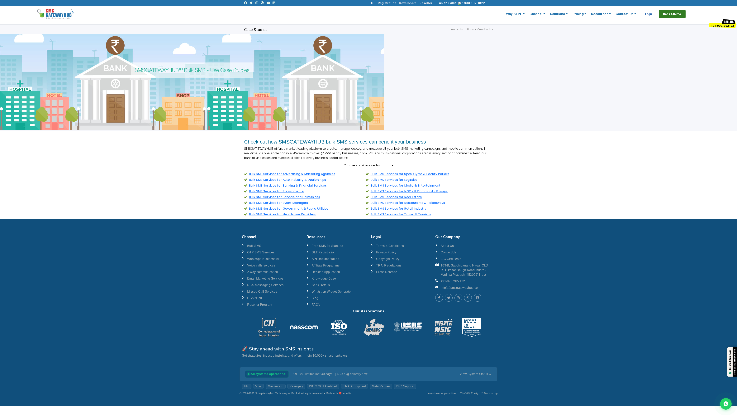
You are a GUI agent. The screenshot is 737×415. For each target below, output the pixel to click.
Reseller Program (259, 304)
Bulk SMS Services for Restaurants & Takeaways (408, 203)
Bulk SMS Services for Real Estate (396, 197)
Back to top (490, 393)
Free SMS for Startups (327, 245)
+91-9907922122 (453, 281)
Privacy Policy (386, 252)
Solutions (557, 14)
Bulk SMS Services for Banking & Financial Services (288, 185)
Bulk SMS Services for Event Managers (278, 203)
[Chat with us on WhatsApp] (726, 404)
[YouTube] (268, 3)
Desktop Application (326, 272)
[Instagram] (256, 3)
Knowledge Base (324, 278)
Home (470, 29)
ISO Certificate (451, 259)
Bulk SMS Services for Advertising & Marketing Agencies (292, 174)
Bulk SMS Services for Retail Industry (399, 208)
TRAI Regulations (389, 265)
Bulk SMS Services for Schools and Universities (284, 197)
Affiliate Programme (326, 265)
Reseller (426, 3)
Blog (315, 298)
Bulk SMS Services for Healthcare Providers (282, 214)
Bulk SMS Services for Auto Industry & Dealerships (287, 180)
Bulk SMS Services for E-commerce (276, 191)
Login (649, 14)
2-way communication (262, 272)
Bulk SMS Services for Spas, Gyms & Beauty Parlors (410, 174)
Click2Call (254, 298)
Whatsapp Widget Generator (332, 291)
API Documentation (325, 259)
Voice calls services (261, 265)
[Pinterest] (262, 3)
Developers (407, 3)
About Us (447, 245)
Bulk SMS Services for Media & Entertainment (406, 185)
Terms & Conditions (390, 245)
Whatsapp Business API (264, 259)
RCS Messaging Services (265, 285)
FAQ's (316, 304)
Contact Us (624, 14)
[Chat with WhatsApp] (468, 298)
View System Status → (476, 374)
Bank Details (321, 285)
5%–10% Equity (469, 393)
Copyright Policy (388, 259)
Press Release (386, 272)
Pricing (578, 14)
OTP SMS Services (261, 252)
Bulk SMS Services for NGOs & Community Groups (409, 191)
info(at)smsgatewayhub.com (460, 287)
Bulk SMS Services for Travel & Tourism (401, 214)
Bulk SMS (254, 245)
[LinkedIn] (274, 3)
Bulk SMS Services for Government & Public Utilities (288, 208)
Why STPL (514, 14)
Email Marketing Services (265, 278)
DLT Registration (383, 3)
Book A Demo (672, 14)
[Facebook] (245, 3)
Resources (599, 14)
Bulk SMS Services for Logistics (394, 180)
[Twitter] (251, 3)
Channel (536, 14)
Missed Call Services (262, 291)
